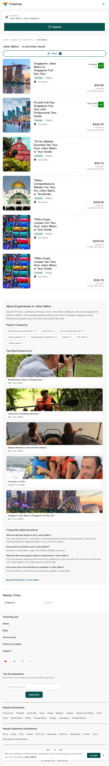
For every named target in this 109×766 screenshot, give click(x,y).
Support (7, 651)
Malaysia (15, 40)
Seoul (99, 713)
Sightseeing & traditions (44, 337)
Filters (56, 53)
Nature (67, 337)
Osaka (50, 713)
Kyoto (5, 718)
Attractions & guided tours (22, 331)
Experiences (27, 40)
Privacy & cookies (12, 644)
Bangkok (59, 713)
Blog (5, 630)
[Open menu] (103, 4)
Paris (21, 734)
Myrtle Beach (17, 718)
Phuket (86, 734)
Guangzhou (64, 718)
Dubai (13, 734)
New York (40, 734)
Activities (48, 331)
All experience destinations (15, 739)
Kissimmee (8, 713)
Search (56, 27)
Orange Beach (40, 718)
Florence (63, 734)
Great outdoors (17, 337)
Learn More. (30, 757)
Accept (93, 755)
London (53, 718)
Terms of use (9, 637)
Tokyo (42, 713)
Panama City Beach (85, 713)
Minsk (28, 718)
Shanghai (20, 713)
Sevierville (31, 713)
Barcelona (51, 734)
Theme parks (15, 343)
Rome (5, 734)
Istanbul (69, 713)
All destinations (79, 718)
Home (5, 40)
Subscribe (34, 694)
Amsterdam (75, 734)
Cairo (95, 734)
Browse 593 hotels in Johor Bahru (22, 580)
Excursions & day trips (72, 331)
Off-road (82, 337)
